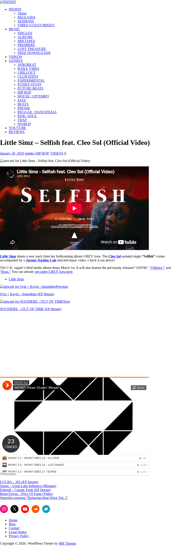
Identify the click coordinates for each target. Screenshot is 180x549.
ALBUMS (25, 37)
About (22, 13)
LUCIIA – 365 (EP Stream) (19, 482)
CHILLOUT (27, 72)
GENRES (16, 61)
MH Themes (67, 543)
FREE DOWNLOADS (34, 53)
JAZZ (22, 100)
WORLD (24, 124)
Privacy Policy (19, 536)
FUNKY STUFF (29, 84)
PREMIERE (26, 45)
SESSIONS (26, 21)
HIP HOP (24, 92)
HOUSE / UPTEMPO (33, 96)
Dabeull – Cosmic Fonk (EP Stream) (25, 490)
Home (13, 520)
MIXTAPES (26, 41)
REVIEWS (17, 132)
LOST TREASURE (32, 49)
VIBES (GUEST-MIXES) (36, 25)
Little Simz (16, 279)
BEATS (23, 104)
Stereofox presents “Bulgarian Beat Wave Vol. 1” (34, 498)
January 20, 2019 (12, 153)
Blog (12, 524)
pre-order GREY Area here (53, 272)
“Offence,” (157, 268)
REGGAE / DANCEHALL (37, 112)
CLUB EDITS (28, 76)
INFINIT (15, 9)
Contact (14, 528)
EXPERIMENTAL (31, 80)
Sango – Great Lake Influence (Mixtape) (28, 486)
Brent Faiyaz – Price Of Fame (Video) (26, 494)
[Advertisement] (37, 345)
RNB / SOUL (27, 116)
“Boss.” (5, 272)
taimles (29, 153)
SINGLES (25, 33)
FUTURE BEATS (30, 88)
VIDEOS (15, 57)
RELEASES (26, 17)
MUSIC (14, 29)
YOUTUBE (17, 128)
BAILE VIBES (28, 68)
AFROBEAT (27, 65)
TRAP (22, 120)
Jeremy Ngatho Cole (41, 260)
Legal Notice (18, 532)
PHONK (24, 108)
